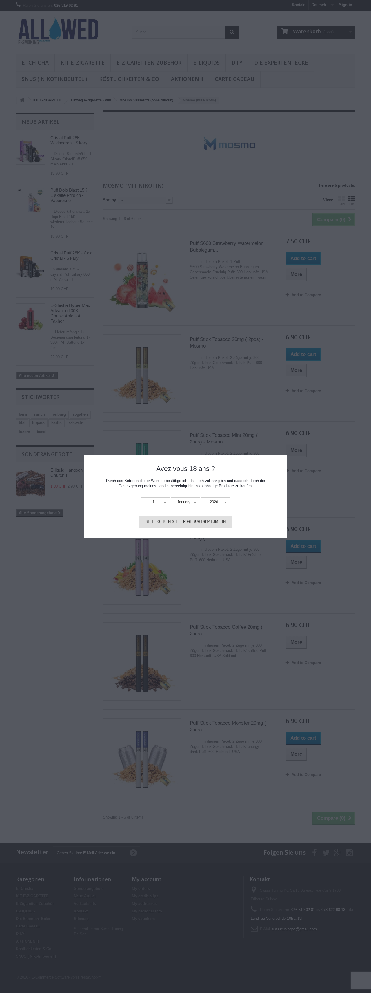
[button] (155, 502)
